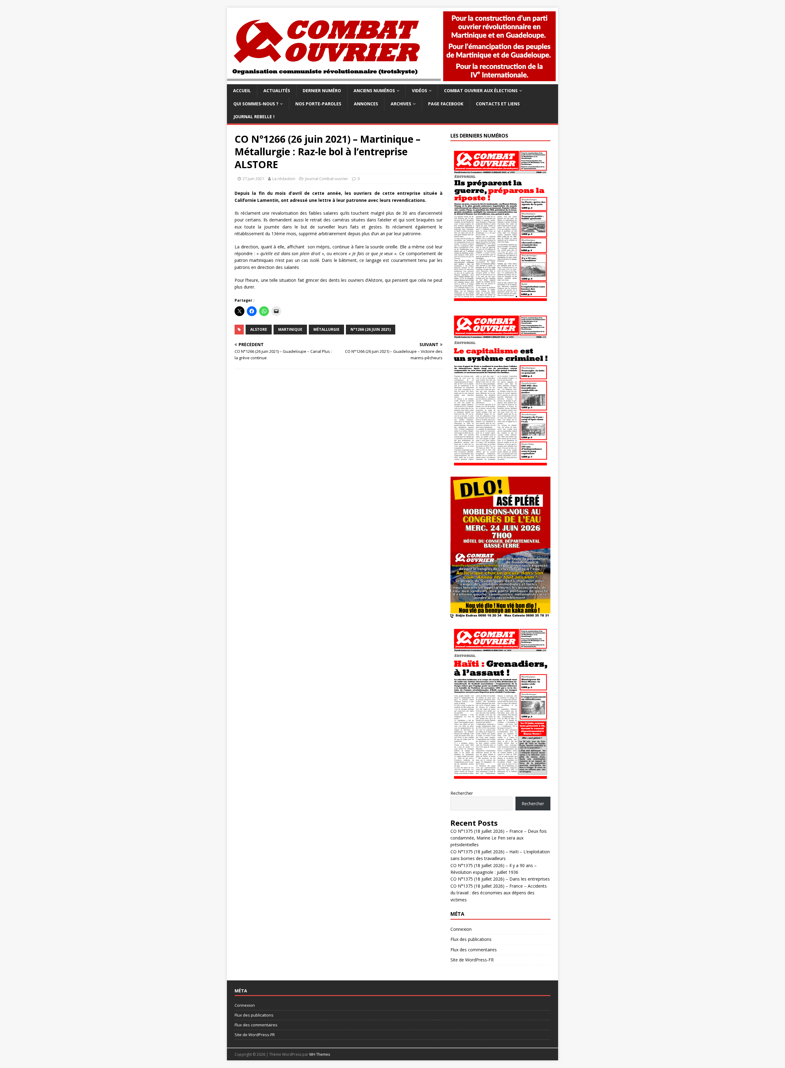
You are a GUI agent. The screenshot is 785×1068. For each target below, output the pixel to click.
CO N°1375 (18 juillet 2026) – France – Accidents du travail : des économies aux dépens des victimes (498, 893)
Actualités (276, 90)
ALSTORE (258, 329)
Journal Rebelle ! (253, 116)
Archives (401, 104)
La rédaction (283, 178)
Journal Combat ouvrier (326, 178)
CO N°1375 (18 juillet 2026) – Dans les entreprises (500, 879)
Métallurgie (326, 329)
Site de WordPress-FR (472, 960)
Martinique (290, 329)
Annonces (366, 104)
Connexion (461, 929)
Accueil (242, 90)
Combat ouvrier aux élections (481, 90)
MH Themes (319, 1054)
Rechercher (461, 793)
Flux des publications (471, 939)
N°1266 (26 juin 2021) (370, 329)
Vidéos (419, 90)
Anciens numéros (374, 90)
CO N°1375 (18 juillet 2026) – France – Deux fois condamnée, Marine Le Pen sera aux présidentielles (498, 838)
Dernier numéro (322, 90)
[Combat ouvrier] (392, 81)
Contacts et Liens (498, 104)
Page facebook (445, 104)
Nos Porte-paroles (318, 104)
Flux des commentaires (473, 950)
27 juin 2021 (253, 178)
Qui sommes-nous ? (255, 104)
